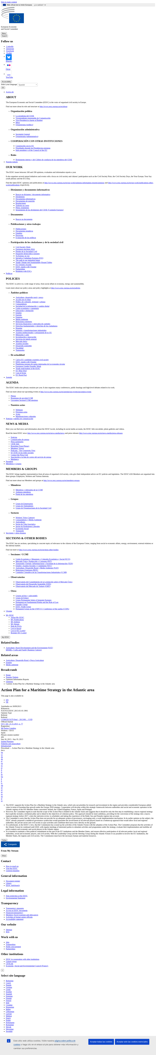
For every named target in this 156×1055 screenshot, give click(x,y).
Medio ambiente (12, 665)
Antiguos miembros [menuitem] (23, 492)
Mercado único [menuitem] (21, 341)
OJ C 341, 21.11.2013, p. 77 (12, 724)
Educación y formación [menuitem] (25, 311)
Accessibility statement (14, 919)
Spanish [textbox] (22, 85)
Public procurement (13, 947)
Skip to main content (9, 2)
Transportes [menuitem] (20, 350)
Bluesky (9, 61)
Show (4, 856)
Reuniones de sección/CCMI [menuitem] (22, 398)
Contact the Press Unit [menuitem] (19, 455)
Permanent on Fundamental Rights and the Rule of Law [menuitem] (37, 602)
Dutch (8, 1018)
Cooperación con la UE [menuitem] (25, 146)
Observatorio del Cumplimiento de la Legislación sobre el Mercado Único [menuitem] (44, 582)
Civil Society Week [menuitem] (23, 247)
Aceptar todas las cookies (101, 1042)
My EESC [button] (10, 615)
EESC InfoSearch (13, 885)
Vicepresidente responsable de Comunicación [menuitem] (33, 118)
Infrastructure (6, 746)
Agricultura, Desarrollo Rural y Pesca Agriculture (25, 660)
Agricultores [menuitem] (20, 522)
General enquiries (12, 871)
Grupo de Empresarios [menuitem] (24, 504)
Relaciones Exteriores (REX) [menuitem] (27, 570)
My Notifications (17, 620)
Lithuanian (10, 1012)
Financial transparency (14, 913)
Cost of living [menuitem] (21, 373)
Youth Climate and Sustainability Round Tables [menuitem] (34, 262)
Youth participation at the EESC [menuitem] (28, 368)
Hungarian (10, 1007)
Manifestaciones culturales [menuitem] (26, 416)
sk (2, 796)
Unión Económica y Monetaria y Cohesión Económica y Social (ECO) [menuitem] (43, 559)
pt (1, 792)
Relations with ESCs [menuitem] (24, 271)
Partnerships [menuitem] (20, 269)
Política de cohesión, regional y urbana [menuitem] (30, 302)
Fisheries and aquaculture (10, 744)
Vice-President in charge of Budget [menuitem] (29, 120)
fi (1, 770)
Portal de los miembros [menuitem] (24, 494)
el (1, 761)
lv (1, 783)
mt (2, 785)
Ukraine (9, 611)
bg (2, 752)
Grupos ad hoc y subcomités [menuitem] (26, 596)
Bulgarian (9, 981)
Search (4, 36)
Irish (7, 1003)
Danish (8, 985)
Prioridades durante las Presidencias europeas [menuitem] (33, 148)
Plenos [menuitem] (13, 396)
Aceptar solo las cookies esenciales (132, 1042)
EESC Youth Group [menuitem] (23, 607)
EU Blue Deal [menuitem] (21, 371)
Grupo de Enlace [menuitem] (22, 598)
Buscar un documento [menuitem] (24, 219)
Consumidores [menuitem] (21, 304)
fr (1, 772)
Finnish (9, 998)
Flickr (8, 69)
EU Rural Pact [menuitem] (21, 375)
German (9, 987)
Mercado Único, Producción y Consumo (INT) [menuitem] (34, 561)
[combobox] (28, 84)
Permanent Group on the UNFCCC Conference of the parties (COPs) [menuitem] (42, 609)
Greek (8, 990)
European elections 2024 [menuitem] (25, 249)
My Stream (15, 624)
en (2, 763)
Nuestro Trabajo (12, 677)
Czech (8, 983)
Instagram (10, 49)
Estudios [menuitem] (19, 233)
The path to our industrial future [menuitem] (28, 260)
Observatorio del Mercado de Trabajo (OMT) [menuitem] (33, 586)
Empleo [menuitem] (19, 313)
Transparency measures (15, 908)
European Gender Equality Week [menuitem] (28, 366)
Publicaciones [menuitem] (21, 229)
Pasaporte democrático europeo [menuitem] (28, 254)
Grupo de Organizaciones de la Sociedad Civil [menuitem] (33, 508)
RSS (7, 932)
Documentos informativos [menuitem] (25, 199)
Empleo (9, 662)
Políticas (9, 273)
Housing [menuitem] (19, 328)
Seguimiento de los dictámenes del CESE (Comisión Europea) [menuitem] (39, 210)
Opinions (9, 682)
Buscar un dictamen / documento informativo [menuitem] (33, 194)
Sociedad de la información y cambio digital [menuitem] (32, 306)
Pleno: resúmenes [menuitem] (22, 208)
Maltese (9, 1016)
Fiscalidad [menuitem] (19, 348)
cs (2, 755)
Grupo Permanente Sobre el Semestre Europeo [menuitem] (33, 600)
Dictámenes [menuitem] (20, 197)
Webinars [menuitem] (19, 410)
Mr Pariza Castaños (8, 728)
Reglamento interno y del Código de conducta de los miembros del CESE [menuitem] (44, 160)
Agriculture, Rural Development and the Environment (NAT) (29, 648)
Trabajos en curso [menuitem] (22, 205)
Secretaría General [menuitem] (23, 134)
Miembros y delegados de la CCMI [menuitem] (29, 490)
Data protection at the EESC (17, 896)
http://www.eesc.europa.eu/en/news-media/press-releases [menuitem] (101, 433)
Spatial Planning (7, 741)
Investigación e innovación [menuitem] (26, 337)
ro (2, 794)
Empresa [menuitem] (19, 317)
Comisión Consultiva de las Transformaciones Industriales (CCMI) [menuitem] (41, 572)
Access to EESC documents (16, 910)
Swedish (9, 1031)
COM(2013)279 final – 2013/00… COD (16, 719)
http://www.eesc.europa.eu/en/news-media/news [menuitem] (45, 433)
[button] (10, 844)
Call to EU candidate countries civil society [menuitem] (32, 360)
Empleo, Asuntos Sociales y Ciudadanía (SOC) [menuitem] (34, 566)
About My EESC (17, 617)
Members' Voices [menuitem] (17, 448)
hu (2, 777)
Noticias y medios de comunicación (19, 419)
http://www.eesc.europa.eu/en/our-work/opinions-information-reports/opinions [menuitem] (74, 183)
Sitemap (9, 930)
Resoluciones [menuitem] (21, 203)
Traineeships (10, 944)
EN (7, 700)
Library (9, 883)
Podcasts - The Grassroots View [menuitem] (23, 450)
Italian (8, 1009)
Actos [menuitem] (18, 414)
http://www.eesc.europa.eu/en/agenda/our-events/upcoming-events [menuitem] (65, 392)
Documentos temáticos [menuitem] (24, 231)
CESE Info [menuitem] (15, 444)
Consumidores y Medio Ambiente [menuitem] (29, 520)
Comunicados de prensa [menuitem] (20, 439)
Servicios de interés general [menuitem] (26, 339)
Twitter (9, 53)
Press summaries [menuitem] (17, 442)
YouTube (9, 77)
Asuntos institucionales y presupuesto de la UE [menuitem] (34, 333)
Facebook (10, 51)
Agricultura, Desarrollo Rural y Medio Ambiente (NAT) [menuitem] (37, 568)
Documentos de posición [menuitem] (25, 201)
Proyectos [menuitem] (19, 235)
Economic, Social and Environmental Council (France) (27, 966)
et (1, 768)
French (8, 1001)
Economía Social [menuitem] (22, 529)
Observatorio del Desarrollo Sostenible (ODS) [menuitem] (33, 584)
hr (2, 774)
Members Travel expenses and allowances (22, 915)
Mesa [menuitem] (18, 122)
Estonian (9, 996)
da (2, 757)
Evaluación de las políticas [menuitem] (26, 238)
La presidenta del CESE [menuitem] (25, 116)
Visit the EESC (12, 868)
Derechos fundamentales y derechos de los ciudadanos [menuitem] (36, 326)
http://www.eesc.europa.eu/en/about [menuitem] (53, 106)
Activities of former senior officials (19, 917)
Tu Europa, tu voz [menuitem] (22, 256)
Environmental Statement (15, 898)
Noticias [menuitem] (14, 437)
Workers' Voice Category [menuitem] (25, 518)
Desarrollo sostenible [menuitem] (24, 346)
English (9, 992)
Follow (4, 840)
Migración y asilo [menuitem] (22, 335)
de (2, 759)
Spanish (9, 994)
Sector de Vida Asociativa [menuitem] (25, 524)
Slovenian (10, 1029)
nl (1, 788)
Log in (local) (16, 628)
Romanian (10, 1025)
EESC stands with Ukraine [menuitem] (26, 267)
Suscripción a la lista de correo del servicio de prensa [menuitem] (31, 457)
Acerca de (10, 92)
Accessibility (6, 82)
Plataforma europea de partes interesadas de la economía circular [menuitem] (40, 364)
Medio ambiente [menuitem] (22, 319)
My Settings (15, 622)
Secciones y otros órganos (16, 533)
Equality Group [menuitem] (22, 604)
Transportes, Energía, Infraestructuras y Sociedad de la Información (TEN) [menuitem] (44, 564)
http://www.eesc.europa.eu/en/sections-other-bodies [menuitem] (38, 550)
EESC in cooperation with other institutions (22, 959)
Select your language (9, 84)
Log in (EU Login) (18, 631)
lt (1, 781)
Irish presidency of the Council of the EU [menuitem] (31, 150)
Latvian (9, 1014)
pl (1, 790)
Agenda (9, 377)
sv (2, 801)
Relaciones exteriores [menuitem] (24, 322)
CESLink (9, 964)
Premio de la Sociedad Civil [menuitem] (26, 251)
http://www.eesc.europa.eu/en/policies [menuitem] (65, 288)
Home (8, 675)
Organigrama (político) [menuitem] (24, 125)
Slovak (8, 1027)
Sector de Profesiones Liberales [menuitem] (28, 526)
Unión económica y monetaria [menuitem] (27, 308)
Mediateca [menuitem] (15, 459)
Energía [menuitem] (19, 315)
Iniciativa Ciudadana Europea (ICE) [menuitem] (29, 258)
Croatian (9, 1005)
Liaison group (11, 961)
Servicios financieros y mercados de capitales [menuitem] (33, 324)
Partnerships (10, 949)
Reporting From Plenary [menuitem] (20, 446)
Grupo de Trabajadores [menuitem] (24, 506)
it (1, 779)
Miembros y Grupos (13, 464)
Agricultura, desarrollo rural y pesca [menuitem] (29, 297)
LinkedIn (9, 46)
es (2, 766)
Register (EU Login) (19, 633)
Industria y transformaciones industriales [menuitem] (31, 330)
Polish (8, 1020)
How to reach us (12, 866)
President (9, 461)
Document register (13, 881)
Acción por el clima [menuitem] (23, 300)
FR (7, 702)
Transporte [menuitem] (20, 531)
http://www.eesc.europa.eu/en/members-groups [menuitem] (62, 480)
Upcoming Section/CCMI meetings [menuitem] (24, 400)
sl (1, 799)
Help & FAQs (16, 626)
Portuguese (10, 1023)
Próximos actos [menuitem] (21, 412)
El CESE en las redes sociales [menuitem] (22, 453)
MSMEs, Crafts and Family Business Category (24, 650)
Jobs (7, 942)
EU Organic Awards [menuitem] (23, 265)
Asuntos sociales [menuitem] (22, 344)
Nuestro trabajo (12, 162)
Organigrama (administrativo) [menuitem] (27, 136)
